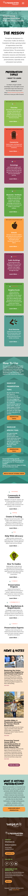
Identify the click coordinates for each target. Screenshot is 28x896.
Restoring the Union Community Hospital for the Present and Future (14, 672)
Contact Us (9, 853)
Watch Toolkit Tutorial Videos (14, 473)
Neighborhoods (14, 290)
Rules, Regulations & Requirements (14, 607)
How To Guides (14, 564)
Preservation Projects (14, 586)
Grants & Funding (14, 516)
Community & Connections (14, 496)
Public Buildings (14, 260)
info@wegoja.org (9, 842)
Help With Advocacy (14, 536)
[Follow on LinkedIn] (16, 864)
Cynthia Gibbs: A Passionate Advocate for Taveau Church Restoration (12, 723)
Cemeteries (14, 142)
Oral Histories (14, 329)
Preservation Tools (14, 450)
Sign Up (8, 881)
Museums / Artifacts (14, 195)
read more (6, 685)
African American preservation (16, 92)
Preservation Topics (14, 417)
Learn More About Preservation (14, 809)
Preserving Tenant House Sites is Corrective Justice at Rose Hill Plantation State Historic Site (12, 743)
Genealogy (14, 165)
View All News (14, 765)
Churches (14, 108)
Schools (14, 233)
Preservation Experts (14, 627)
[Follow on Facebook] (7, 864)
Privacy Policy (16, 889)
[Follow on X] (11, 864)
